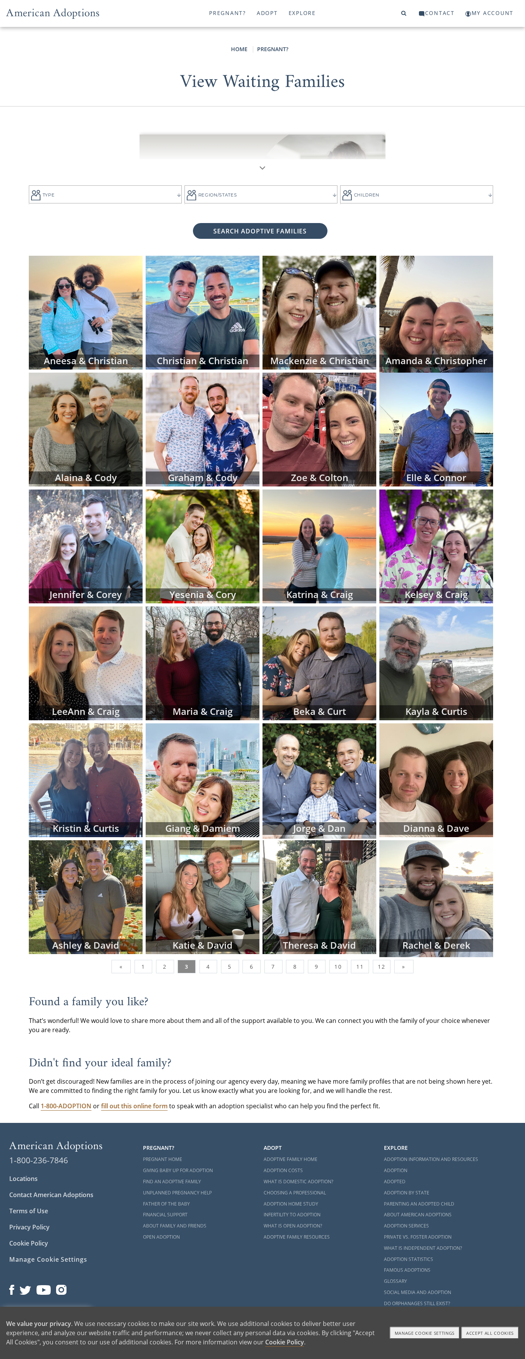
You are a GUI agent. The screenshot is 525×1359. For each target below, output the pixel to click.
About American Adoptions (418, 1214)
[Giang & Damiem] (202, 779)
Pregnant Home (162, 1159)
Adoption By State (406, 1192)
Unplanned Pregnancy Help (177, 1192)
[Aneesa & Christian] (86, 312)
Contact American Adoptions (51, 1195)
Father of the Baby (166, 1204)
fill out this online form (134, 1106)
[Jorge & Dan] (319, 780)
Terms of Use (28, 1211)
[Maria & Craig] (202, 662)
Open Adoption (161, 1237)
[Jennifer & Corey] (86, 545)
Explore (302, 13)
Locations (23, 1178)
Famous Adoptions (407, 1270)
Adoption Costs (283, 1170)
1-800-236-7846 (38, 1160)
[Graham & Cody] (202, 429)
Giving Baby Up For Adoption (178, 1170)
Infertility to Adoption (292, 1214)
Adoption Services (406, 1225)
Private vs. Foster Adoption (418, 1237)
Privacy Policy (29, 1227)
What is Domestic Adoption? (298, 1181)
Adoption (395, 1170)
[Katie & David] (202, 896)
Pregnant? (227, 13)
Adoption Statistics (408, 1259)
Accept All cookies (490, 1333)
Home (239, 49)
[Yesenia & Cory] (202, 545)
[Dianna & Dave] (436, 779)
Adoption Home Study (291, 1204)
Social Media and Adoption (417, 1292)
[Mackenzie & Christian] (319, 312)
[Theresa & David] (319, 896)
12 (381, 966)
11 (360, 966)
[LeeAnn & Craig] (86, 662)
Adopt (267, 13)
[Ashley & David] (86, 896)
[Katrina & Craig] (319, 545)
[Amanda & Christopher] (436, 313)
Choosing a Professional (295, 1192)
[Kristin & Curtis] (86, 779)
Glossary (395, 1281)
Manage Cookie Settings (48, 1259)
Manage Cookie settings (425, 1333)
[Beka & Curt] (319, 662)
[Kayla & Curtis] (436, 662)
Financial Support (165, 1214)
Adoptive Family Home (290, 1159)
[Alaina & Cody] (86, 429)
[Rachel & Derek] (436, 898)
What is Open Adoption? (293, 1225)
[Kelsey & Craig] (436, 545)
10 (338, 966)
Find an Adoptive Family (172, 1181)
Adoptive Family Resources (297, 1237)
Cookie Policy (28, 1243)
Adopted (394, 1181)
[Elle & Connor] (436, 429)
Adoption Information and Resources (431, 1159)
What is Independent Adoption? (423, 1248)
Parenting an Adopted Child (419, 1204)
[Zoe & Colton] (319, 429)
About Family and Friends (174, 1225)
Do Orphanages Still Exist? (417, 1303)
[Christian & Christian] (202, 312)
